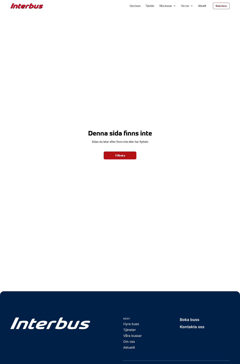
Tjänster (149, 5)
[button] (168, 5)
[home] (32, 6)
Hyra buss (135, 5)
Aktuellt (202, 5)
